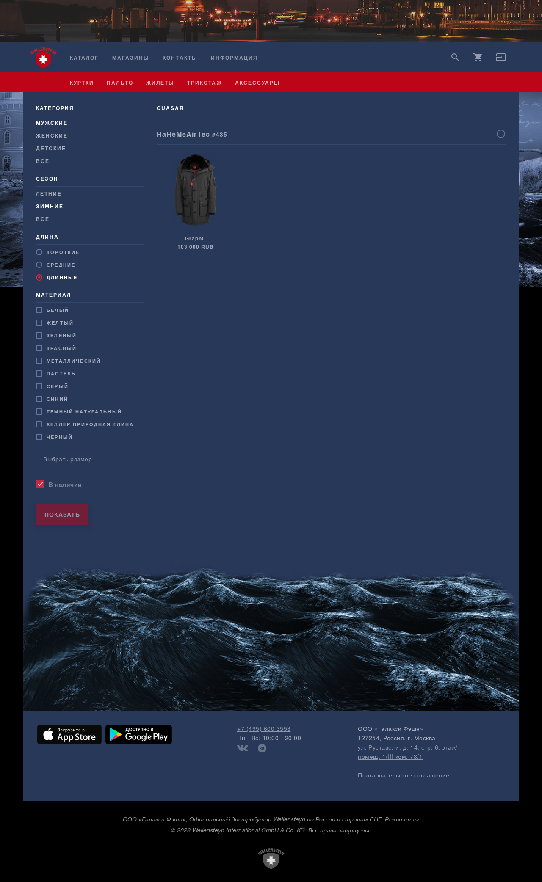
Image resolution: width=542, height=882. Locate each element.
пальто (120, 82)
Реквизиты (402, 819)
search (455, 57)
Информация (234, 57)
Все (43, 161)
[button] (501, 59)
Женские (52, 135)
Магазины (130, 57)
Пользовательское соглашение (404, 775)
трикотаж (204, 82)
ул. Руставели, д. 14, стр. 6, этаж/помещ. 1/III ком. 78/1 (408, 752)
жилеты (160, 82)
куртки (82, 82)
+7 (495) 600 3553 (264, 728)
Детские (51, 148)
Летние (49, 193)
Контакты (180, 57)
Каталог (84, 57)
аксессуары (257, 82)
